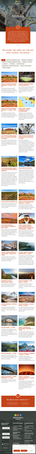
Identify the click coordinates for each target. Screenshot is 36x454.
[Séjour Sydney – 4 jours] (9, 326)
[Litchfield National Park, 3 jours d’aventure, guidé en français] (9, 171)
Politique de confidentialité (26, 452)
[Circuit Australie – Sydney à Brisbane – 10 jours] (9, 374)
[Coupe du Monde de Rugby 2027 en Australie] (27, 83)
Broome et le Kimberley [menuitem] (27, 60)
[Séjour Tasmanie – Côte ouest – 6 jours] (27, 279)
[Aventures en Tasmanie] (27, 170)
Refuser (24, 450)
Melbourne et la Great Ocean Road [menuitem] (10, 65)
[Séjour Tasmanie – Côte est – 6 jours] (9, 302)
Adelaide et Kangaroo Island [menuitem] (13, 60)
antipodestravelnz (28, 430)
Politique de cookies (20, 452)
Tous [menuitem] (3, 60)
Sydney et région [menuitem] (6, 67)
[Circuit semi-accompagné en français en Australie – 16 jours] (27, 138)
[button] (34, 445)
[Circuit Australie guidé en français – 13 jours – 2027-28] (9, 83)
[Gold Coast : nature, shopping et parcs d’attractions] (27, 108)
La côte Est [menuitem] (5, 63)
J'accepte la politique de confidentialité (7, 445)
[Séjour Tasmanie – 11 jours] (9, 350)
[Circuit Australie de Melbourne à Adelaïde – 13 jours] (27, 327)
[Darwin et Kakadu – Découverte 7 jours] (9, 278)
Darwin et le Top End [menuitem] (27, 61)
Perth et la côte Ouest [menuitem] (26, 65)
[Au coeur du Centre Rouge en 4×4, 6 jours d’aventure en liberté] (9, 135)
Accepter (16, 450)
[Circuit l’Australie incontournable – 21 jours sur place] (27, 377)
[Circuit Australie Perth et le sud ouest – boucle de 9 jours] (9, 251)
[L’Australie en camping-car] (9, 199)
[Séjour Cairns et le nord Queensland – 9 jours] (27, 253)
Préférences (31, 450)
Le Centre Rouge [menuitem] (20, 63)
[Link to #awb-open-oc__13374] (30, 2)
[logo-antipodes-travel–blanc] (18, 0)
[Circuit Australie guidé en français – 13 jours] (27, 200)
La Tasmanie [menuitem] (12, 63)
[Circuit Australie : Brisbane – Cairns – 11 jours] (27, 351)
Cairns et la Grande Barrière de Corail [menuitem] (11, 61)
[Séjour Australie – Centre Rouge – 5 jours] (27, 302)
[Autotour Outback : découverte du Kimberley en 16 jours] (9, 225)
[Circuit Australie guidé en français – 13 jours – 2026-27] (9, 107)
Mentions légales (16, 434)
